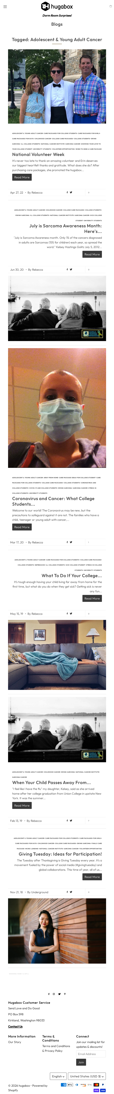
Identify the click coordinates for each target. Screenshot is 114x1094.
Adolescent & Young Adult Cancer (27, 133)
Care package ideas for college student (77, 478)
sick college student (75, 565)
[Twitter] (59, 994)
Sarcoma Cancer (72, 144)
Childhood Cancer (43, 139)
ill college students (30, 144)
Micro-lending (31, 849)
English (57, 1076)
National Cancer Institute (53, 144)
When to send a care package (89, 149)
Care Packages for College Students (60, 133)
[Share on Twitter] (71, 192)
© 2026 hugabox (19, 1085)
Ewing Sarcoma (22, 215)
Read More (22, 177)
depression (40, 565)
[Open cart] (111, 6)
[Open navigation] (5, 6)
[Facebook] (48, 994)
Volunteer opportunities (63, 149)
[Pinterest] (65, 994)
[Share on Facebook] (67, 192)
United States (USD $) (86, 1076)
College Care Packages (62, 139)
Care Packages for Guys (23, 139)
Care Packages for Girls (89, 133)
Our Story (14, 1042)
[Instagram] (54, 994)
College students (82, 139)
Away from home (51, 478)
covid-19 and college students (43, 488)
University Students (42, 149)
